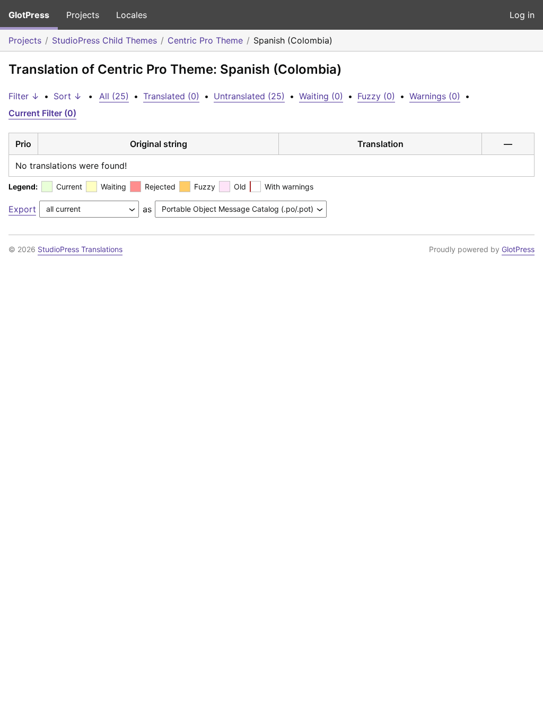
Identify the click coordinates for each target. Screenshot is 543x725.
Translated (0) (171, 96)
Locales (131, 15)
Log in (522, 15)
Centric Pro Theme (205, 40)
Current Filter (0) (42, 113)
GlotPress (28, 15)
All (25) (114, 96)
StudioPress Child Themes (104, 40)
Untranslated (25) (249, 96)
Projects (82, 15)
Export (22, 209)
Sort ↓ (68, 96)
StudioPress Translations (80, 249)
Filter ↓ (23, 96)
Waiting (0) (321, 96)
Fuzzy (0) (376, 96)
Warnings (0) (434, 96)
